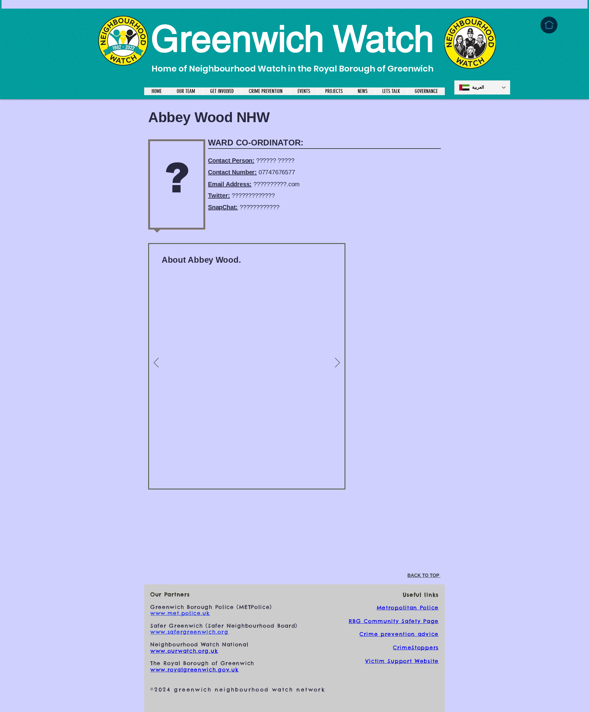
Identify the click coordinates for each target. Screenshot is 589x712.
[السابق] (156, 363)
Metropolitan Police (408, 607)
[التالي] (337, 363)
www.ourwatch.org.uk (184, 651)
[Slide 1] (246, 472)
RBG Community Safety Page (394, 621)
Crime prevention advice (399, 634)
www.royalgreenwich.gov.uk (194, 669)
